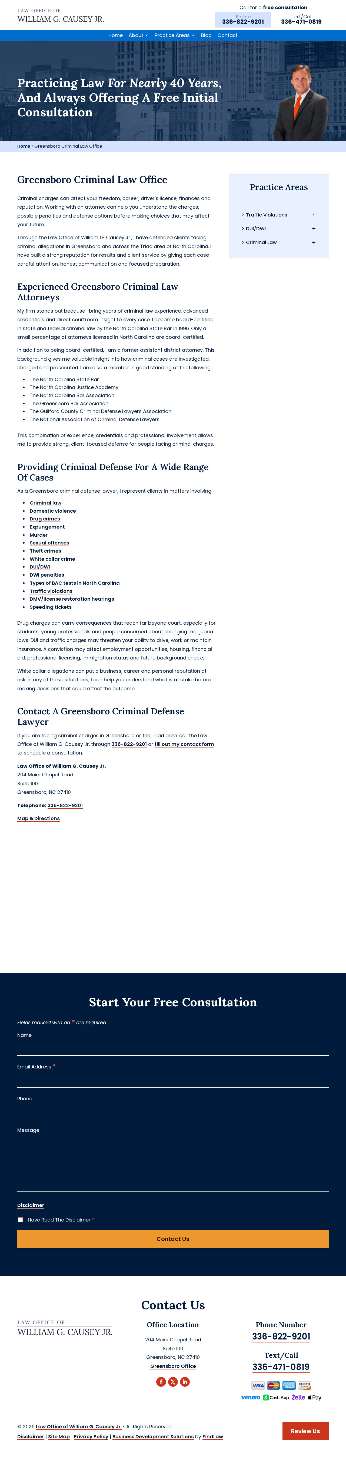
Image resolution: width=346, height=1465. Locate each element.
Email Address (36, 1066)
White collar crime (52, 559)
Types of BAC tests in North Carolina (75, 583)
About (136, 35)
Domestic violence (53, 510)
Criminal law (45, 502)
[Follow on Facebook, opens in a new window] (161, 1382)
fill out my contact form (184, 744)
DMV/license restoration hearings (72, 599)
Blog (206, 35)
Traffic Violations (266, 214)
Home (115, 35)
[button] (340, 1425)
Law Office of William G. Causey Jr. (79, 1426)
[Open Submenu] (314, 215)
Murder (39, 535)
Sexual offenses (49, 542)
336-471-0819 (301, 22)
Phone (24, 1098)
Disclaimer (30, 1205)
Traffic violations (51, 591)
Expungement (47, 526)
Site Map (59, 1436)
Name (24, 1035)
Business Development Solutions (153, 1436)
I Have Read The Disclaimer (59, 1219)
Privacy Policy (91, 1436)
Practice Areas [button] (172, 35)
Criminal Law (261, 242)
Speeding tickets (51, 607)
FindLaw (212, 1436)
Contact (228, 35)
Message (28, 1130)
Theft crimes (45, 550)
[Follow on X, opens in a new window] (173, 1382)
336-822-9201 (243, 22)
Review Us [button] (305, 1431)
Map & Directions (38, 818)
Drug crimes (45, 518)
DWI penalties (47, 574)
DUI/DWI (40, 566)
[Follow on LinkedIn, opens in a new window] (185, 1382)
